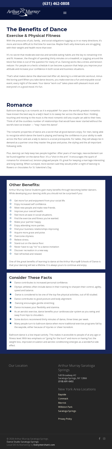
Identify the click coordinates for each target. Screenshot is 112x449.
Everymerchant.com (44, 444)
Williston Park (65, 406)
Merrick (62, 402)
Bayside (62, 394)
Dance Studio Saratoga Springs (23, 441)
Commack (63, 398)
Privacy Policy (65, 418)
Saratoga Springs (67, 411)
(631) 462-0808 (56, 4)
